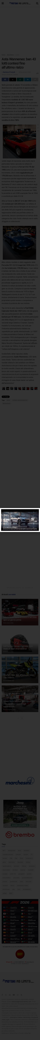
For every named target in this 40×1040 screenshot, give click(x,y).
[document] (20, 520)
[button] (37, 511)
